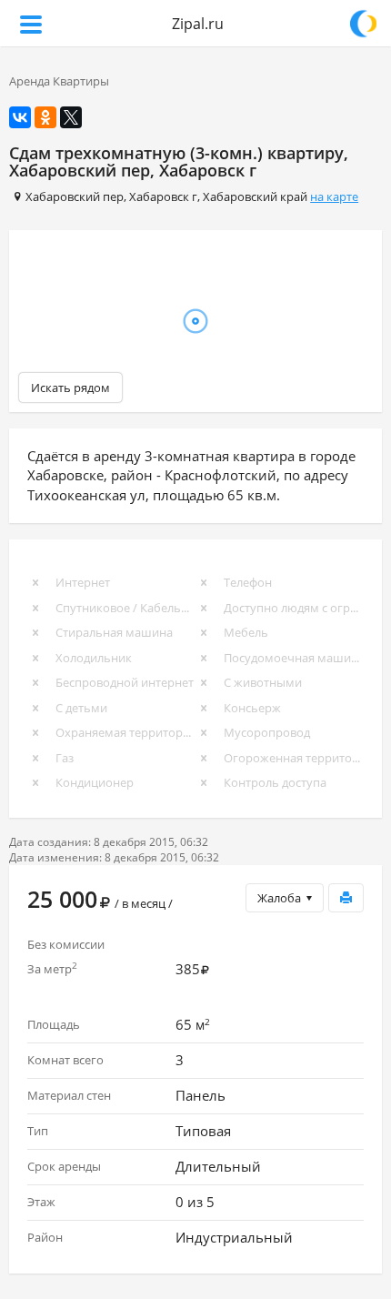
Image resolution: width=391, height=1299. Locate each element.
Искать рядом (70, 387)
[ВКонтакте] (20, 117)
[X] (71, 117)
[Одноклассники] (45, 117)
